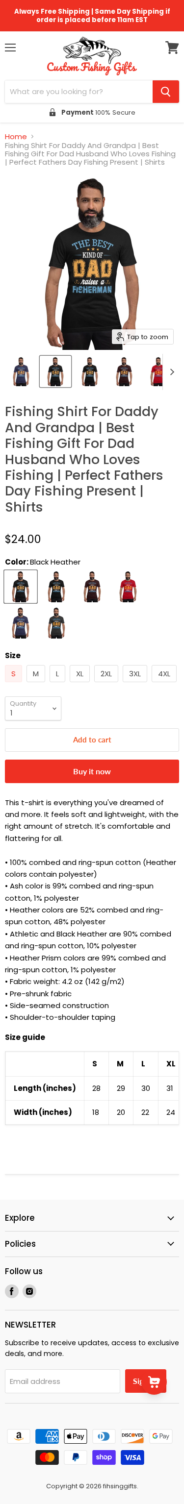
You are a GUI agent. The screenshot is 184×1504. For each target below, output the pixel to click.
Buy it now (92, 771)
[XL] (81, 684)
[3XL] (136, 684)
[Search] (166, 91)
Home (16, 136)
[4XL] (165, 684)
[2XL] (107, 684)
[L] (59, 684)
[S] (15, 684)
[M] (37, 684)
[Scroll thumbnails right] (170, 372)
